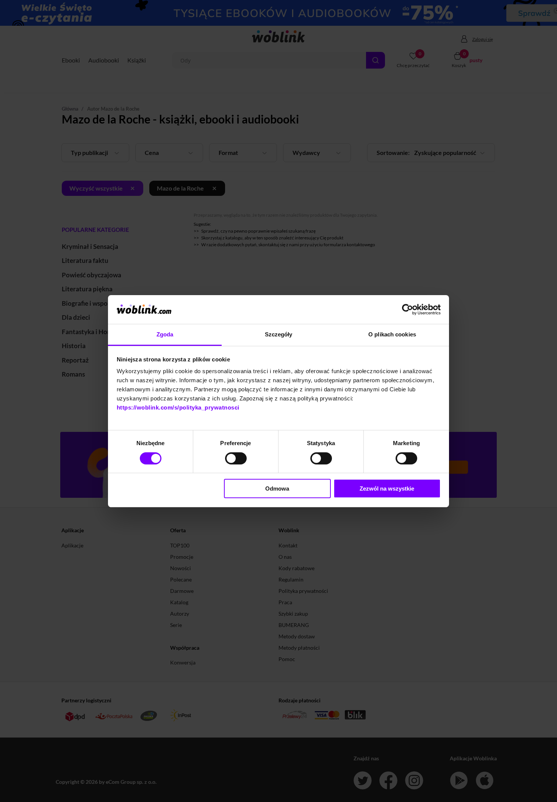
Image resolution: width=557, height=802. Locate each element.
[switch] (236, 458)
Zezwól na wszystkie (387, 488)
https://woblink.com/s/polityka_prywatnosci (178, 407)
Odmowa (277, 488)
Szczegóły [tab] (279, 334)
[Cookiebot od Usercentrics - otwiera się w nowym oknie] (407, 309)
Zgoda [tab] (165, 334)
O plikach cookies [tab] (392, 334)
